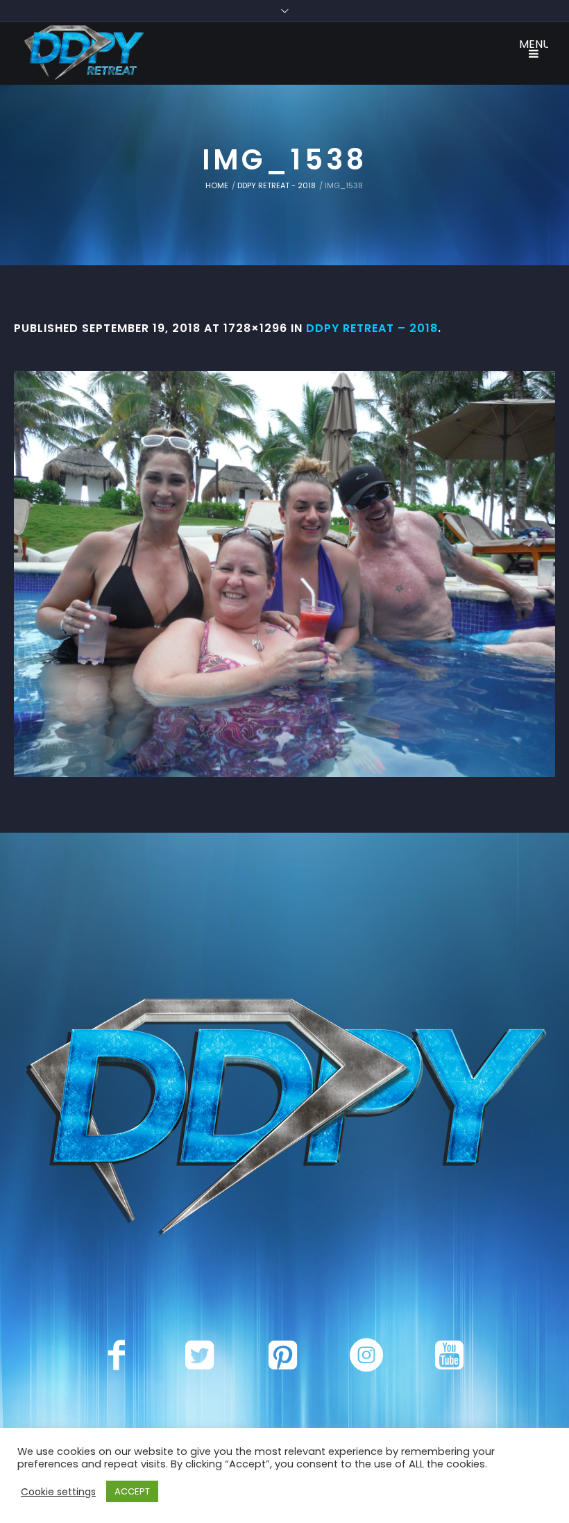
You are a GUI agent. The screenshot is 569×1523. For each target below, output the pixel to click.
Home (216, 185)
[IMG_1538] (284, 574)
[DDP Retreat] (284, 1120)
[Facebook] (116, 1355)
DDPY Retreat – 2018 (372, 328)
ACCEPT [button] (132, 1491)
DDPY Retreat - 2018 (276, 185)
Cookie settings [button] (58, 1492)
